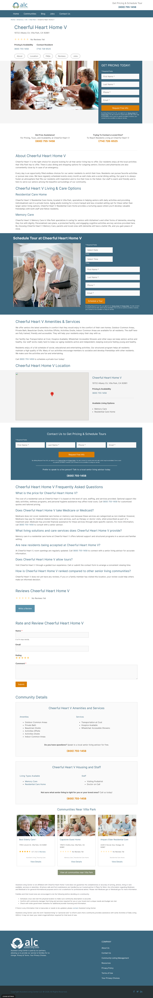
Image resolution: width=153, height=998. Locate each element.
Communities (30, 14)
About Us (105, 948)
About (19, 56)
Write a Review (25, 608)
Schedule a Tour (95, 301)
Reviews (62, 56)
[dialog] (8, 996)
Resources (106, 963)
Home (16, 14)
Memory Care (31, 781)
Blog (43, 14)
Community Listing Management (115, 958)
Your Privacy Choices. (38, 955)
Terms (26, 955)
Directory (20, 20)
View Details (35, 862)
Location (34, 56)
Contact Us (64, 14)
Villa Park (32, 20)
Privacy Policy (105, 114)
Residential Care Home (35, 784)
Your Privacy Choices (111, 978)
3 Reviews (42, 852)
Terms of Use (131, 113)
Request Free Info (120, 108)
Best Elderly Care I (27, 839)
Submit (21, 684)
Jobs (52, 14)
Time (87, 263)
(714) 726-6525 (44, 49)
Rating (19, 655)
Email (18, 644)
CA (26, 20)
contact (75, 908)
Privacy (19, 955)
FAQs (48, 56)
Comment (21, 663)
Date (87, 254)
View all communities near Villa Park (76, 872)
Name (19, 631)
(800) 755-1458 (21, 49)
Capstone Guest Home (70, 839)
